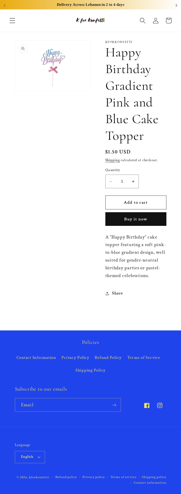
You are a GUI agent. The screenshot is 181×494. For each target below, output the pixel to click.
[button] (12, 20)
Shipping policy (154, 477)
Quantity (112, 170)
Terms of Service (143, 357)
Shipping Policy (90, 370)
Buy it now (135, 219)
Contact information (150, 483)
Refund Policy (108, 357)
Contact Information (36, 357)
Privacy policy (93, 477)
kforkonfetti (39, 477)
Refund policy (66, 477)
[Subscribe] (114, 405)
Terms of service (123, 477)
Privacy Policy (75, 357)
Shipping (112, 160)
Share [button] (117, 293)
